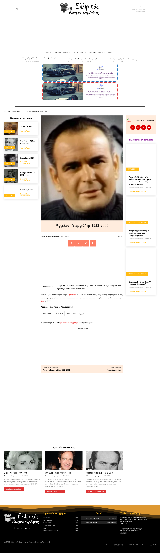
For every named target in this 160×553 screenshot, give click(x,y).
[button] (17, 9)
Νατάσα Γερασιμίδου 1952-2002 (56, 370)
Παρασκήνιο (133, 169)
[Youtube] (149, 127)
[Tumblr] (93, 243)
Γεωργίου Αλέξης (114, 370)
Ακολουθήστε (111, 522)
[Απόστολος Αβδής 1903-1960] (11, 144)
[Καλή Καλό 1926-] (11, 160)
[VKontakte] (25, 528)
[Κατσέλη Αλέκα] (11, 192)
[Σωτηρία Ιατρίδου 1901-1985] (11, 176)
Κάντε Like (112, 518)
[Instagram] (138, 127)
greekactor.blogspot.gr (69, 322)
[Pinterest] (85, 243)
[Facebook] (71, 243)
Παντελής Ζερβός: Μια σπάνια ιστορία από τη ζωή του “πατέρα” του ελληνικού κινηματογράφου (140, 180)
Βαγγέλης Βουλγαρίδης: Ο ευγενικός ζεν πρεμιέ (122, 58)
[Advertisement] (80, 34)
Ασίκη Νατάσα (26, 126)
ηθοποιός (72, 295)
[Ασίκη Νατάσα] (11, 128)
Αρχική (7, 112)
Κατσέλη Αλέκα (26, 190)
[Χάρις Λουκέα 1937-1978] (23, 460)
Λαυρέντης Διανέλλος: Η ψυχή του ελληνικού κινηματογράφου (83, 58)
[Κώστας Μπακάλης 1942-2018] (104, 460)
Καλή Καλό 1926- (27, 158)
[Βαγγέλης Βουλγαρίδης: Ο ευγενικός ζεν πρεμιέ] (106, 60)
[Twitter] (78, 243)
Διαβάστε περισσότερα (25, 131)
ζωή (42, 301)
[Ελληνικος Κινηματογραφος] (129, 120)
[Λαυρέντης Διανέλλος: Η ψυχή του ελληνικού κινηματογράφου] (62, 60)
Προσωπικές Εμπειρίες (137, 222)
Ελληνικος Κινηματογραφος (51, 236)
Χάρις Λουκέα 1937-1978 (15, 473)
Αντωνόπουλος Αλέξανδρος (58, 473)
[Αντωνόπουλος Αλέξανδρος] (64, 460)
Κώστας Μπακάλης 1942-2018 (99, 473)
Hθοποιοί (16, 112)
